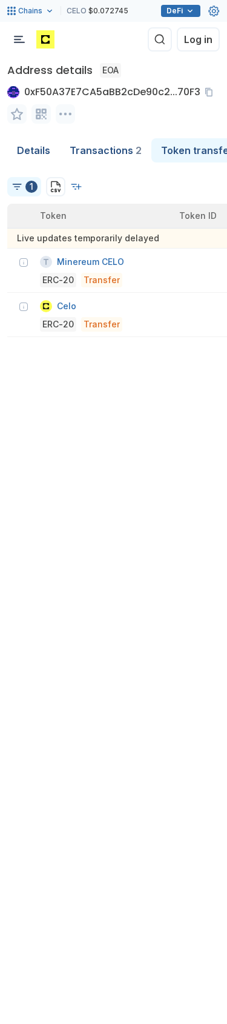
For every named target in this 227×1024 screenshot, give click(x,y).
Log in (198, 39)
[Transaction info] (23, 262)
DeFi (174, 10)
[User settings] (214, 11)
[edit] (17, 114)
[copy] (211, 92)
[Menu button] (19, 39)
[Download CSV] (55, 186)
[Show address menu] (65, 114)
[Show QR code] (41, 114)
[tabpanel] (113, 249)
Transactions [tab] (106, 150)
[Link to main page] (45, 39)
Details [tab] (33, 150)
